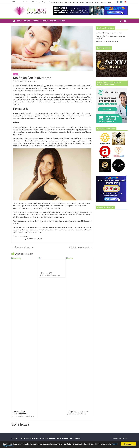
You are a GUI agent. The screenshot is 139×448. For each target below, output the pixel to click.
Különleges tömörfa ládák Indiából (62, 2)
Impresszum (24, 438)
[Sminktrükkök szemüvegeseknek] (24, 258)
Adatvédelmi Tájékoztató (64, 438)
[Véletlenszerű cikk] (125, 21)
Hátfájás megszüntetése (81, 247)
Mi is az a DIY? (46, 273)
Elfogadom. (128, 444)
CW (126, 438)
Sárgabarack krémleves (22, 247)
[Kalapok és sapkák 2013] (79, 258)
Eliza (31, 81)
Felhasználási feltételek (47, 438)
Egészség (35, 21)
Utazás (45, 21)
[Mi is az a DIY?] (52, 258)
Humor (62, 21)
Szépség (27, 21)
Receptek (53, 21)
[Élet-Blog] (29, 7)
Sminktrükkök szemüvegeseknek (20, 412)
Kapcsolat (14, 438)
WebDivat (78, 438)
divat (36, 81)
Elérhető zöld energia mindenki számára (109, 33)
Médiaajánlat (33, 438)
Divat (19, 21)
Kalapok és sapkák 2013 (77, 411)
